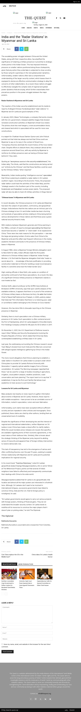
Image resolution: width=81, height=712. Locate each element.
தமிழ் (66, 710)
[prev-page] (2, 594)
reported (42, 369)
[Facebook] (56, 18)
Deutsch (72, 710)
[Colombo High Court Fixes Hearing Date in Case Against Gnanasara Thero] (27, 574)
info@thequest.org (44, 693)
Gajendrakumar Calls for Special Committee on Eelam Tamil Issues (44, 583)
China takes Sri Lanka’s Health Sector (42, 556)
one (47, 233)
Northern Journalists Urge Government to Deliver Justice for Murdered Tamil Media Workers (8, 585)
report (7, 137)
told (16, 258)
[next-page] (6, 594)
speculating (36, 228)
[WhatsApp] (26, 49)
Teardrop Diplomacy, (23, 463)
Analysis (9, 33)
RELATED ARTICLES (9, 564)
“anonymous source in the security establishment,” (29, 161)
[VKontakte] (45, 699)
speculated (47, 175)
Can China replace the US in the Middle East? (12, 556)
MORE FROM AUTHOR (25, 564)
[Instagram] (35, 699)
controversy (16, 344)
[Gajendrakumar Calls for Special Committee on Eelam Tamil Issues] (45, 574)
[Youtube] (64, 18)
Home (3, 33)
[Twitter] (60, 18)
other (21, 239)
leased (34, 322)
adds (41, 294)
